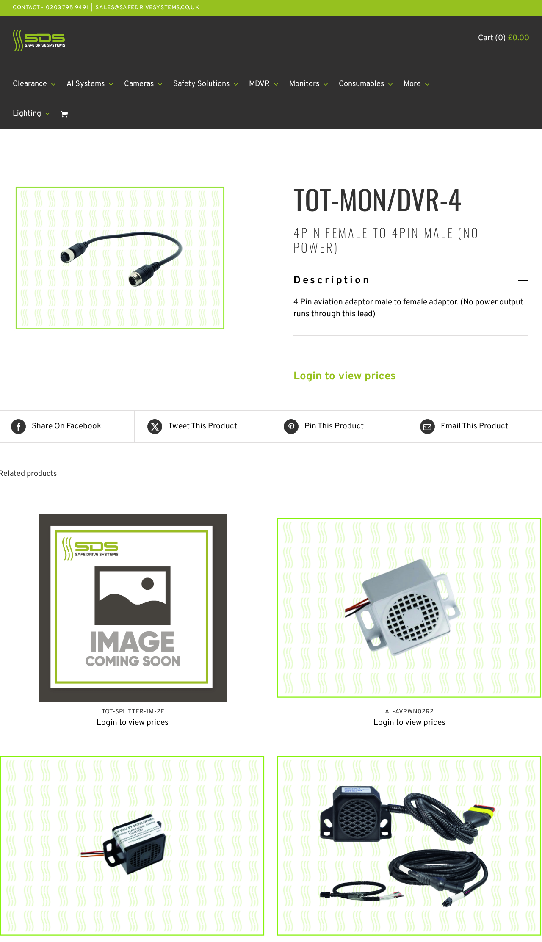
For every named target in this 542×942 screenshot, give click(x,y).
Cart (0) (503, 38)
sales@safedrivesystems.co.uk (147, 7)
